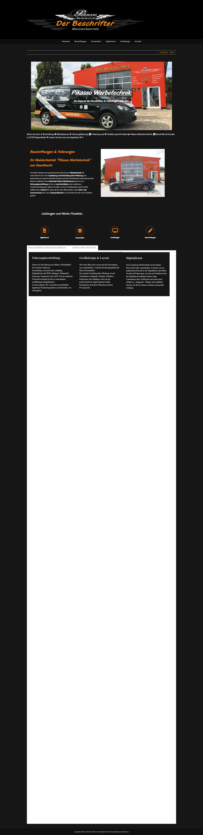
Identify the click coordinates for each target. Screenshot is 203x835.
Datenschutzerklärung (114, 832)
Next (172, 52)
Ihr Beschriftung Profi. (85, 248)
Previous (164, 52)
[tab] (48, 247)
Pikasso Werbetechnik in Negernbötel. (47, 248)
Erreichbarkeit (101, 832)
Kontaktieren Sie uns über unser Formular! (47, 300)
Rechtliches (125, 832)
